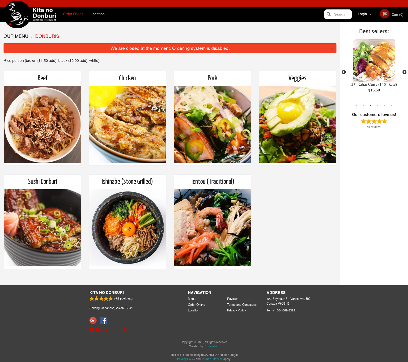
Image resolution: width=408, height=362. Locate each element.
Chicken (127, 78)
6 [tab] (391, 105)
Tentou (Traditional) (212, 182)
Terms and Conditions (241, 304)
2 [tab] (363, 105)
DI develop (211, 346)
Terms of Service (212, 359)
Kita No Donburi (106, 292)
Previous (343, 72)
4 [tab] (377, 105)
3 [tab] (370, 105)
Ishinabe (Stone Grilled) (127, 182)
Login (362, 14)
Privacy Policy (236, 310)
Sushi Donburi (42, 182)
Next (404, 72)
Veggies (297, 78)
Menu (192, 298)
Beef (42, 78)
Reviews (232, 298)
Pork (212, 78)
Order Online (73, 14)
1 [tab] (356, 105)
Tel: (281, 310)
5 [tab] (384, 105)
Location (97, 14)
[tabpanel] (374, 69)
